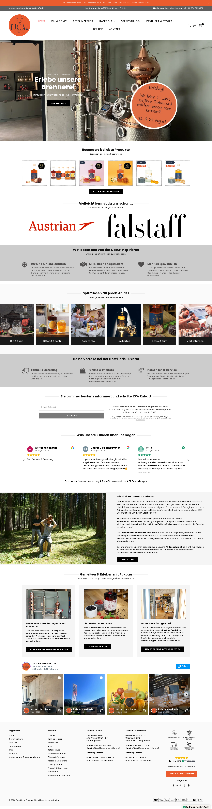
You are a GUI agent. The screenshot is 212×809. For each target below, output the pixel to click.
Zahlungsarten (55, 764)
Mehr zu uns (127, 559)
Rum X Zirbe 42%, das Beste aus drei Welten (34, 168)
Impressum (53, 742)
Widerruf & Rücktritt (57, 753)
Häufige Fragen (55, 739)
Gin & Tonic (59, 21)
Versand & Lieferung (57, 760)
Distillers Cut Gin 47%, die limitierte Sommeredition (149, 168)
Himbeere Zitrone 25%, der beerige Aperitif (91, 168)
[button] (188, 460)
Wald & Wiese (63, 168)
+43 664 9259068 (194, 8)
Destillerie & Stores (159, 21)
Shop (11, 749)
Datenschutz (54, 749)
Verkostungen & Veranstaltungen (25, 757)
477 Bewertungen (137, 481)
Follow (185, 666)
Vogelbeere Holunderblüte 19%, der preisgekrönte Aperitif (120, 168)
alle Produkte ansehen (106, 191)
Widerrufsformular (56, 757)
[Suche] (189, 25)
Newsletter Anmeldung (59, 775)
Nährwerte (53, 771)
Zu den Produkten (97, 646)
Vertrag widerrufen (182, 773)
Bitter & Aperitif (83, 21)
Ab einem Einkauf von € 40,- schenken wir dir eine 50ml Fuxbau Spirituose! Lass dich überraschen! (106, 3)
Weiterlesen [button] (33, 472)
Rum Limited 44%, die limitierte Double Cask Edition (177, 168)
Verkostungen (130, 21)
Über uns (97, 29)
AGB (50, 746)
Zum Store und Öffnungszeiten (162, 649)
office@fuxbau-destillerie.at (169, 8)
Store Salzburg (16, 739)
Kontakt (114, 29)
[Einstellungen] (194, 25)
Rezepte (13, 753)
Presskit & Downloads (58, 768)
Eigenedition (15, 746)
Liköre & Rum (107, 21)
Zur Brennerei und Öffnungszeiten (49, 649)
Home (41, 21)
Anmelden (71, 415)
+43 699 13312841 (141, 745)
